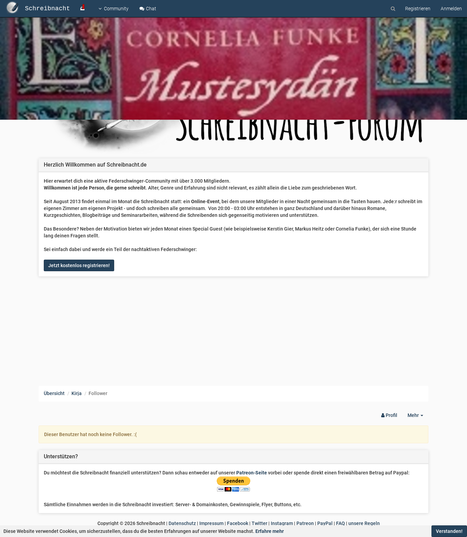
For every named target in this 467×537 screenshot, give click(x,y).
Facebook (237, 523)
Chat (150, 8)
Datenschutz (182, 523)
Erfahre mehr (269, 531)
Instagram (282, 523)
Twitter (259, 523)
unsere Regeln (364, 523)
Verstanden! (449, 531)
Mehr (418, 417)
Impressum (211, 523)
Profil (391, 415)
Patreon (305, 523)
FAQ (340, 523)
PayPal (325, 523)
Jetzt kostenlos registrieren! (79, 265)
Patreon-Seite (251, 472)
